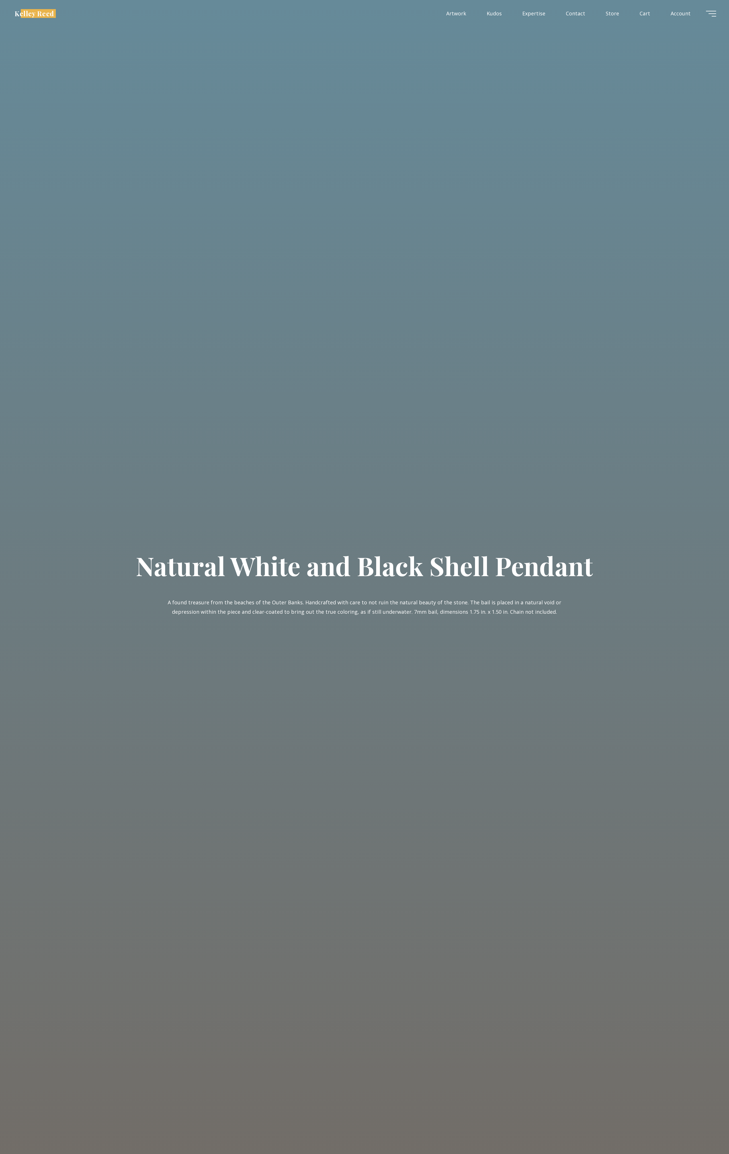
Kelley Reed (34, 13)
